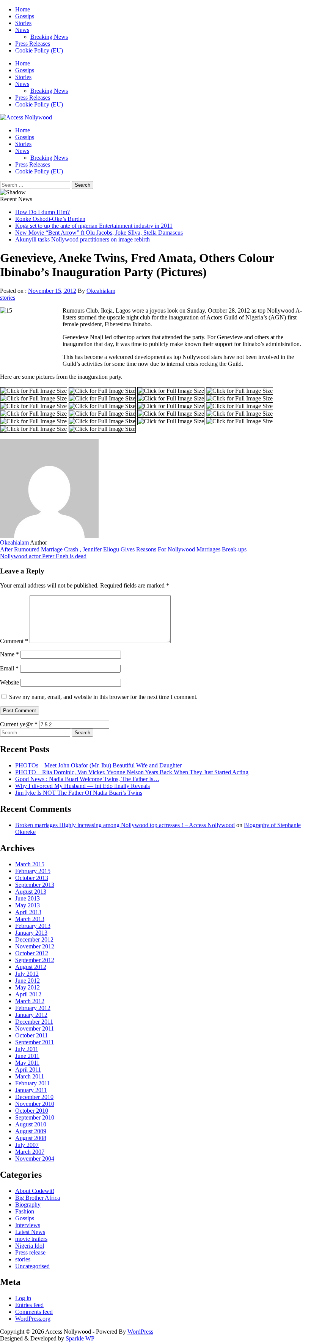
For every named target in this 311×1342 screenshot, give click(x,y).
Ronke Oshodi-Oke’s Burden (50, 219)
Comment (14, 641)
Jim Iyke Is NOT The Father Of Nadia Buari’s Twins (78, 792)
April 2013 (28, 912)
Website (9, 682)
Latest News (30, 1232)
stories (7, 297)
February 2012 (32, 1008)
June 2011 (27, 1056)
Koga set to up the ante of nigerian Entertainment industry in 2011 (94, 225)
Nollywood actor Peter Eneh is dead (43, 556)
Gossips (24, 16)
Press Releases (32, 43)
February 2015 (32, 871)
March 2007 (29, 1151)
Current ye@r (19, 724)
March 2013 (29, 919)
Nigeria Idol (29, 1245)
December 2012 (34, 939)
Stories (23, 23)
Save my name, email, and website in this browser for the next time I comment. (103, 697)
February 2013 (32, 926)
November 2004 (34, 1158)
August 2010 (30, 1124)
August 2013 (30, 891)
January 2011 (31, 1090)
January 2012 (31, 1015)
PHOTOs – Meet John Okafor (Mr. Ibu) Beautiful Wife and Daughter (98, 765)
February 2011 (32, 1083)
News (22, 30)
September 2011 (34, 1042)
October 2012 (31, 953)
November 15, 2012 (52, 290)
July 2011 (26, 1049)
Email (9, 668)
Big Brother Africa (37, 1197)
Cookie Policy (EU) (39, 50)
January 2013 (31, 932)
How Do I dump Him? (42, 212)
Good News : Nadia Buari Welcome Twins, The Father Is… (87, 779)
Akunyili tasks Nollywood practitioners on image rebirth (82, 239)
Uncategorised (32, 1266)
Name (9, 654)
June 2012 (27, 980)
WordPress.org (32, 1318)
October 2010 (31, 1110)
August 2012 (30, 967)
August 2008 (30, 1138)
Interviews (27, 1225)
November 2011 (34, 1028)
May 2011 (27, 1062)
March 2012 (29, 1001)
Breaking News (49, 36)
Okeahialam (100, 290)
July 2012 (27, 973)
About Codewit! (34, 1191)
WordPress (140, 1331)
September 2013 (34, 884)
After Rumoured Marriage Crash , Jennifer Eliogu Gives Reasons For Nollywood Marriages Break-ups (123, 549)
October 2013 (31, 878)
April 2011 (28, 1069)
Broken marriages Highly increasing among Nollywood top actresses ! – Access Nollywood (125, 825)
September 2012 (34, 960)
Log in (23, 1298)
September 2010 (34, 1117)
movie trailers (31, 1239)
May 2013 (27, 905)
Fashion (24, 1211)
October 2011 (31, 1035)
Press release (30, 1252)
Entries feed (29, 1305)
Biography (28, 1204)
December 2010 (34, 1097)
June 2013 (27, 898)
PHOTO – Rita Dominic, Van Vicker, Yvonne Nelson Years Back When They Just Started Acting (131, 772)
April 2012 (28, 994)
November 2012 (34, 946)
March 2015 (29, 864)
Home (22, 9)
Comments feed (34, 1312)
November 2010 (34, 1104)
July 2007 (27, 1145)
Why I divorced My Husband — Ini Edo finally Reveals (82, 786)
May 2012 (27, 987)
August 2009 (30, 1131)
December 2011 (34, 1021)
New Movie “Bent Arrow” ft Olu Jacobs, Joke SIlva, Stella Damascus (99, 232)
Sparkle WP (80, 1338)
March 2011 (29, 1076)
